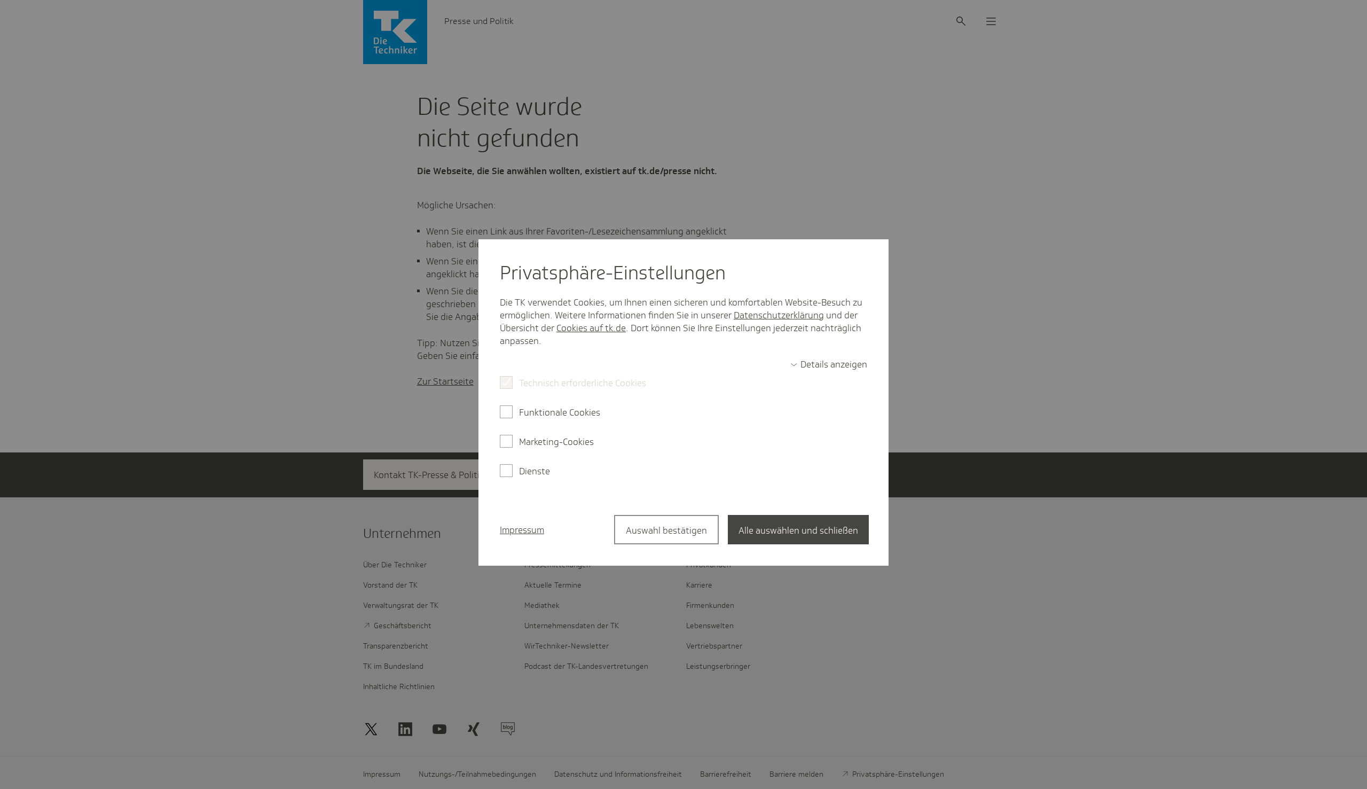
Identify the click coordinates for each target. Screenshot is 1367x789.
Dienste (534, 471)
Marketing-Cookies (556, 442)
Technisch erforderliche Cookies (582, 383)
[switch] (828, 364)
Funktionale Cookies (559, 412)
